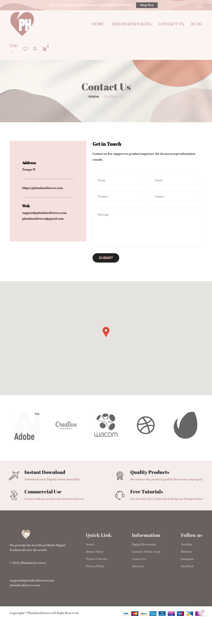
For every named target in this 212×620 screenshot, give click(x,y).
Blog (196, 24)
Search (90, 544)
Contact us (171, 24)
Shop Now (147, 5)
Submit (106, 258)
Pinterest (186, 551)
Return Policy (95, 551)
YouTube (187, 544)
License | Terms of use (146, 551)
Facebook (187, 566)
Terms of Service (97, 559)
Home (98, 24)
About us (138, 566)
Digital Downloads (144, 544)
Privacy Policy (95, 566)
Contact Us (139, 559)
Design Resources (131, 24)
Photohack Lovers (33, 563)
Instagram (187, 559)
